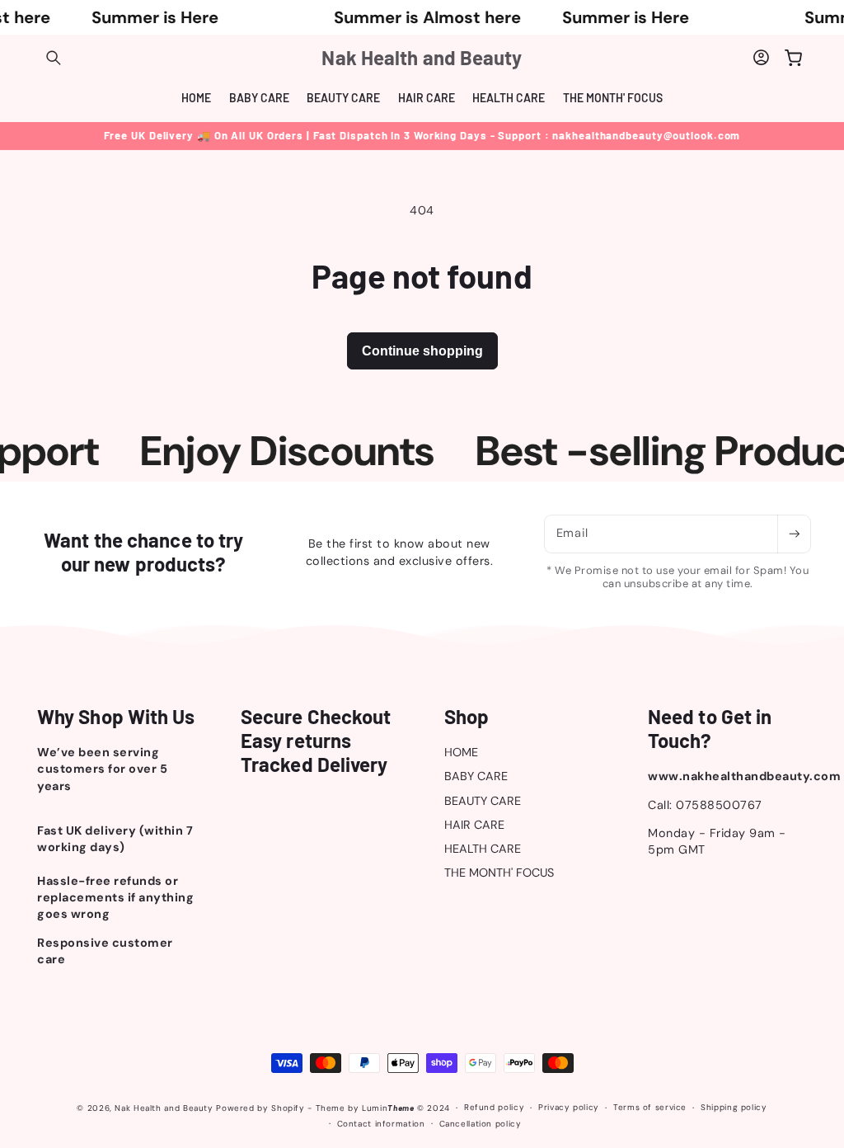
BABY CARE (476, 776)
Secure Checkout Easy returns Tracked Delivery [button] (316, 740)
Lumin (388, 1108)
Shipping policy (734, 1107)
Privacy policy (568, 1107)
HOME (461, 752)
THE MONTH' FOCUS (499, 872)
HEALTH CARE (482, 848)
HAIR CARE (474, 824)
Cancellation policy (480, 1123)
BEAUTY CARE (482, 800)
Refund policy (494, 1107)
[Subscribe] (793, 534)
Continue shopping (422, 351)
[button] (53, 57)
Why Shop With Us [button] (116, 716)
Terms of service (650, 1107)
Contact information (381, 1123)
